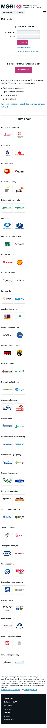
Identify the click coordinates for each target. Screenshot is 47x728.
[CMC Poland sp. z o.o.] (7, 426)
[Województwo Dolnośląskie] (19, 517)
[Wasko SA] (19, 299)
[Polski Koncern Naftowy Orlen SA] (19, 408)
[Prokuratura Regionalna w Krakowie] (7, 644)
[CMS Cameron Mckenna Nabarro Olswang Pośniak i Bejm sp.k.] (7, 608)
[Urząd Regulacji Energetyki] (19, 590)
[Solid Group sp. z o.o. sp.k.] (19, 353)
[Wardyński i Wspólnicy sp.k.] (19, 608)
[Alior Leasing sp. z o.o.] (7, 317)
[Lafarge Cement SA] (19, 426)
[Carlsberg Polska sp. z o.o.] (7, 480)
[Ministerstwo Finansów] (7, 135)
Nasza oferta (8, 698)
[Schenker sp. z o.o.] (19, 553)
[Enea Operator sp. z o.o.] (7, 462)
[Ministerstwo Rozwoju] (19, 135)
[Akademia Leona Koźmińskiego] (7, 226)
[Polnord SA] (19, 171)
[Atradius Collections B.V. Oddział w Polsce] (7, 626)
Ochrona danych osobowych (10, 690)
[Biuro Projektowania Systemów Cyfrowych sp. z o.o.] (7, 299)
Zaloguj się (19, 12)
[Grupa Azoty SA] (7, 408)
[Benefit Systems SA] (7, 371)
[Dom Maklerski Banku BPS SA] (7, 208)
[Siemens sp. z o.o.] (19, 444)
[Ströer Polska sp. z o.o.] (19, 499)
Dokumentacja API (10, 702)
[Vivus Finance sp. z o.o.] (7, 390)
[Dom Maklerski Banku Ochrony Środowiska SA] (19, 208)
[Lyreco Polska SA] (7, 280)
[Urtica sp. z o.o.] (19, 280)
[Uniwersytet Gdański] (19, 226)
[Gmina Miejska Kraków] (7, 517)
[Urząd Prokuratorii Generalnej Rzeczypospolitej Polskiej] (19, 644)
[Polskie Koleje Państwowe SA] (7, 553)
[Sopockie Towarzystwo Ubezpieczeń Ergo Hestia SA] (19, 571)
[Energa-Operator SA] (19, 462)
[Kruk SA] (19, 626)
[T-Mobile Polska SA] (19, 535)
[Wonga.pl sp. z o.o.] (19, 390)
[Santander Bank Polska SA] (19, 153)
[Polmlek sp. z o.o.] (19, 480)
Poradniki (7, 709)
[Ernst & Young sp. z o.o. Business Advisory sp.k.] (7, 189)
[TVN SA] (19, 335)
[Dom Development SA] (7, 171)
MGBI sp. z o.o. (9, 719)
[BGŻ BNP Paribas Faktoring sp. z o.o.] (19, 317)
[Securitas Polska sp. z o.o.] (7, 353)
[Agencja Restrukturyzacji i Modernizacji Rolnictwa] (7, 590)
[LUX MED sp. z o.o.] (19, 371)
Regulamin (8, 705)
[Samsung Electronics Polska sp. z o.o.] (7, 444)
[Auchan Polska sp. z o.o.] (7, 262)
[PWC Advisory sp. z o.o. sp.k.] (19, 189)
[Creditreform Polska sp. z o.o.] (19, 662)
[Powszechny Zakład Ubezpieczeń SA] (7, 571)
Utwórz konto (7, 12)
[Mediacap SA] (7, 499)
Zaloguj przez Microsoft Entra (27, 51)
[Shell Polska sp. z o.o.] (19, 262)
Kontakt (7, 713)
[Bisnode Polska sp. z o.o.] (7, 662)
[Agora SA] (7, 335)
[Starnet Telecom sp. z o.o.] (7, 535)
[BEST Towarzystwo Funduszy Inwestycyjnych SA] (7, 244)
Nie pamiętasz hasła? (24, 47)
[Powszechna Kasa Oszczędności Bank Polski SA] (7, 153)
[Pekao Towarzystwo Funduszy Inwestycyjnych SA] (19, 244)
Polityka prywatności (30, 690)
